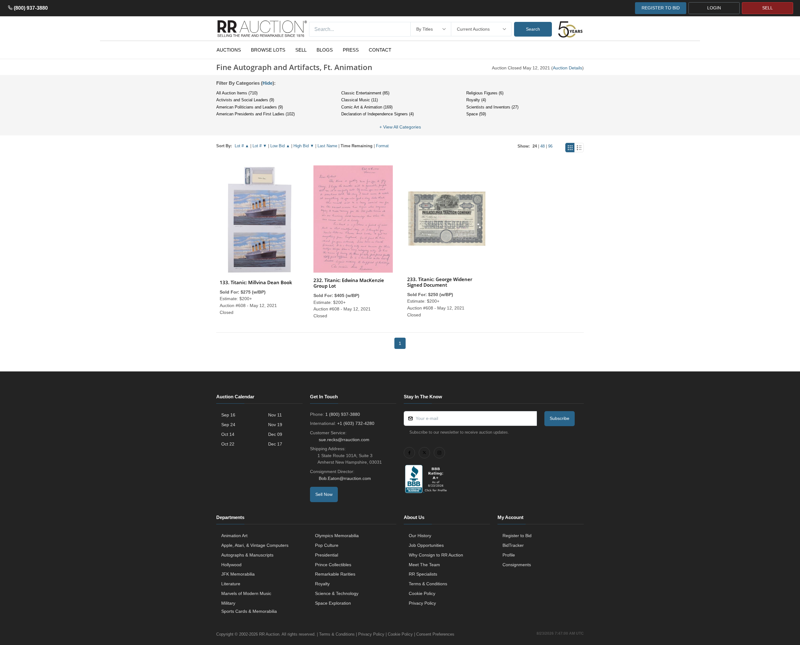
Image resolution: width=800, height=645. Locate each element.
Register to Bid (517, 535)
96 (550, 146)
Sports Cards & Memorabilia (249, 611)
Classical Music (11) (359, 100)
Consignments (516, 564)
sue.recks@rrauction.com (344, 439)
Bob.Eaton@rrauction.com (345, 478)
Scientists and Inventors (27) (492, 107)
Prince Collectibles (333, 564)
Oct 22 (227, 443)
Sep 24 (228, 424)
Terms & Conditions (428, 583)
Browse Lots (268, 50)
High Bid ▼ (303, 146)
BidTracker (513, 545)
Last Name (327, 146)
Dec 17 (275, 443)
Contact (380, 50)
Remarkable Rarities (335, 574)
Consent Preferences (435, 634)
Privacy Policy (422, 603)
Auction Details (567, 67)
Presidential (326, 554)
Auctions (229, 50)
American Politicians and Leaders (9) (249, 107)
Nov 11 (275, 414)
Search (533, 29)
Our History (420, 535)
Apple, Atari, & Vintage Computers (254, 545)
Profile (508, 554)
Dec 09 (275, 434)
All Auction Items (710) (237, 93)
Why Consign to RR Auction (436, 554)
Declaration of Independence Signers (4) (377, 114)
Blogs (325, 50)
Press (351, 50)
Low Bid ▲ (280, 146)
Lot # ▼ (259, 146)
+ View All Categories (400, 126)
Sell (301, 50)
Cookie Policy (422, 593)
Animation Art (234, 535)
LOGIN (714, 7)
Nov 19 (275, 424)
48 (542, 146)
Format (382, 146)
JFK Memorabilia (238, 574)
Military (228, 603)
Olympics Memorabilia (337, 535)
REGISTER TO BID (661, 7)
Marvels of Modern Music (246, 593)
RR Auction (269, 634)
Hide (267, 83)
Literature (230, 583)
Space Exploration (333, 603)
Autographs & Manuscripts (247, 554)
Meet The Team (424, 564)
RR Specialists (423, 574)
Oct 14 (227, 434)
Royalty (322, 583)
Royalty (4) (476, 100)
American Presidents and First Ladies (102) (255, 114)
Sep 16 (228, 414)
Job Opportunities (426, 545)
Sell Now (323, 494)
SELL (767, 7)
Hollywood (231, 564)
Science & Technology (336, 593)
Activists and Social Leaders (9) (245, 100)
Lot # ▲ (242, 146)
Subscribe (559, 418)
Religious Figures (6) (484, 93)
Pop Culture (326, 545)
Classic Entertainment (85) (365, 93)
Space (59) (476, 114)
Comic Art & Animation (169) (366, 107)
